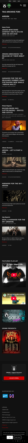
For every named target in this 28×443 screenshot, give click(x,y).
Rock (13, 35)
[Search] (20, 5)
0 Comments (11, 141)
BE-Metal (4, 114)
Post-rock (13, 86)
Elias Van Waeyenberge (15, 47)
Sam (10, 211)
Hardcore (4, 35)
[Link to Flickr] (25, 441)
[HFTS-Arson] (14, 195)
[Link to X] (15, 441)
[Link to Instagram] (20, 441)
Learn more (17, 437)
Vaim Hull (12, 99)
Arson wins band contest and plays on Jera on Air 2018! (12, 32)
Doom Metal (20, 114)
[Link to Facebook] (13, 441)
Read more (4, 44)
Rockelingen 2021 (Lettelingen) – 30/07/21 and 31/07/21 (13, 110)
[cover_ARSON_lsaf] (14, 162)
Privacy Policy (5, 427)
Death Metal (15, 114)
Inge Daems (19, 141)
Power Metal (8, 117)
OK (10, 437)
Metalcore (14, 116)
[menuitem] (10, 1)
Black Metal (5, 86)
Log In (19, 1)
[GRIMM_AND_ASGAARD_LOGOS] (11, 5)
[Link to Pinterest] (22, 441)
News (8, 35)
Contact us (4, 425)
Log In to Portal (14, 378)
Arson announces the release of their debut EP (13, 56)
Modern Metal (20, 116)
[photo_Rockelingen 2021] (14, 125)
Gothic (3, 116)
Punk (11, 35)
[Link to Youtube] (18, 441)
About (10, 1)
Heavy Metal (8, 116)
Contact (14, 1)
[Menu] (24, 5)
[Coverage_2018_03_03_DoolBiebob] (14, 231)
